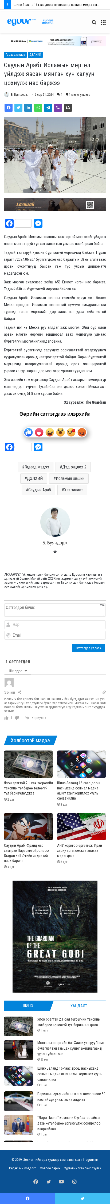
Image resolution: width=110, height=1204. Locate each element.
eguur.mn (92, 1160)
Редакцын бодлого (23, 1168)
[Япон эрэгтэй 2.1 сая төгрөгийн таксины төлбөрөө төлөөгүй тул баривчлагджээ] (28, 764)
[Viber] (58, 108)
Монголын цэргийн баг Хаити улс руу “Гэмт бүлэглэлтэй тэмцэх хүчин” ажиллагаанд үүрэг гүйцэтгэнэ (70, 1048)
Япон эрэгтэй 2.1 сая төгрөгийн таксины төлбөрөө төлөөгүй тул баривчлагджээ (28, 788)
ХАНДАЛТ (78, 1006)
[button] (55, 41)
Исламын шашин (70, 478)
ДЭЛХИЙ (35, 55)
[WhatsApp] (38, 108)
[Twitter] (18, 108)
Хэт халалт (73, 489)
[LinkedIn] (28, 108)
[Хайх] (94, 24)
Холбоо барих (50, 1168)
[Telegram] (48, 108)
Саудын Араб (39, 489)
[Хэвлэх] (68, 108)
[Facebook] (9, 108)
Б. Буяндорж (19, 95)
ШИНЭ (28, 1006)
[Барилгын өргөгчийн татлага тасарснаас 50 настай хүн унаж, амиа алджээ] (18, 1101)
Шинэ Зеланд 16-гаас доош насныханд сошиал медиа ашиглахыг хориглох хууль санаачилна (69, 1074)
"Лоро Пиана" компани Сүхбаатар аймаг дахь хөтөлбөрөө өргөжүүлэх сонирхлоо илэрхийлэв (69, 1123)
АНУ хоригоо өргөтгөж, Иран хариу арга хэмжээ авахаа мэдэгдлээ (79, 850)
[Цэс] (103, 24)
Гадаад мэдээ (15, 55)
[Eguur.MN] (30, 22)
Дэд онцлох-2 (74, 466)
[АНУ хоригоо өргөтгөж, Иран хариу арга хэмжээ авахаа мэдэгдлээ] (81, 826)
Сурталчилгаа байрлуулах (82, 1168)
